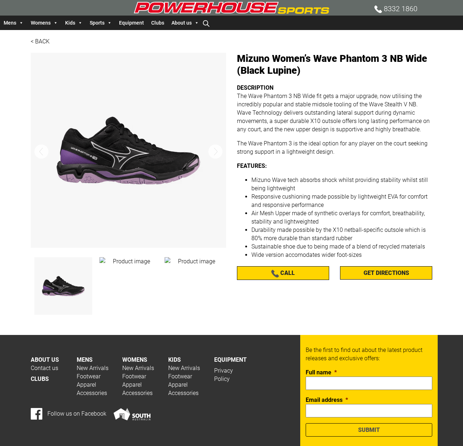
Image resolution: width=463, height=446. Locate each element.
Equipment (131, 23)
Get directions (386, 272)
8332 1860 (399, 8)
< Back (40, 41)
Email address (327, 399)
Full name (321, 372)
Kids (70, 23)
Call (287, 272)
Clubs (157, 23)
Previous (41, 151)
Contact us (44, 368)
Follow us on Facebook (76, 413)
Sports (97, 23)
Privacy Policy (223, 374)
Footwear (89, 376)
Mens (10, 23)
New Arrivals (93, 368)
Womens (41, 23)
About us (181, 23)
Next (215, 151)
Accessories (92, 393)
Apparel (86, 384)
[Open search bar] (206, 23)
